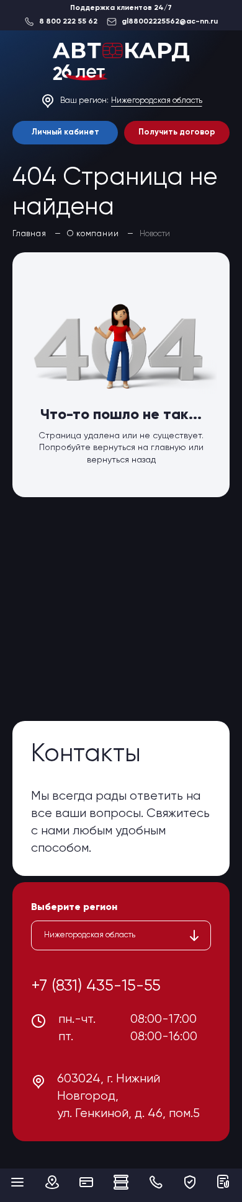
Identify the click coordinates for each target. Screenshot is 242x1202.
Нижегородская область (156, 101)
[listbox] (121, 935)
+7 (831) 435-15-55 (96, 986)
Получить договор (176, 132)
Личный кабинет (65, 132)
